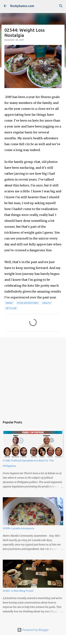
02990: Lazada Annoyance (18, 528)
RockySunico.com (22, 6)
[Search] (61, 5)
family (9, 303)
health (47, 303)
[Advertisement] (33, 376)
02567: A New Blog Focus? (18, 590)
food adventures (27, 303)
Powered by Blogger (35, 629)
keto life (11, 308)
